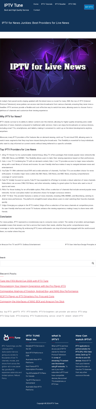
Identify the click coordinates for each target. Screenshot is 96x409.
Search (2, 258)
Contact (37, 10)
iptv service (72, 312)
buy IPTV (8, 312)
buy (1, 312)
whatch (68, 316)
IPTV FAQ (72, 4)
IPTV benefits (32, 312)
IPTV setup (82, 312)
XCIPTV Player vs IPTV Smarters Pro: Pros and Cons (27, 296)
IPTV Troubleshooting (39, 316)
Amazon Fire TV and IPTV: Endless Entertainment (21, 244)
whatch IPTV (78, 316)
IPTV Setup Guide (7, 316)
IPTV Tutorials (46, 4)
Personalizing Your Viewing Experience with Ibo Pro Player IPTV (33, 286)
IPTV (23, 312)
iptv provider (61, 312)
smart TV (60, 316)
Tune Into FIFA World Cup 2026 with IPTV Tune (24, 281)
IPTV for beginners (46, 312)
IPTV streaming (22, 316)
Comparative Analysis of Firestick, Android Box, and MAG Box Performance (39, 291)
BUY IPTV (89, 7)
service (52, 316)
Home (36, 4)
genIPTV (16, 312)
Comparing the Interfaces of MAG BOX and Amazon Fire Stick (32, 301)
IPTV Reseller (60, 4)
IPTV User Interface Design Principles (79, 244)
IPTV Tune (13, 5)
